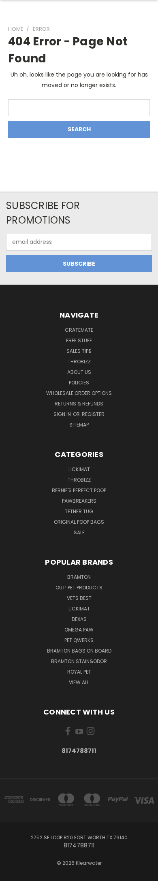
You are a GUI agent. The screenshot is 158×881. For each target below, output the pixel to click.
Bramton (79, 577)
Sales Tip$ (79, 351)
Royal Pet (79, 671)
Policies (79, 382)
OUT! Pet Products (79, 587)
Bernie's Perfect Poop (79, 490)
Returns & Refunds (79, 403)
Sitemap (79, 424)
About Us (79, 372)
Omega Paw (79, 629)
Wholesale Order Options (79, 393)
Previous (12, 872)
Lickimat (79, 608)
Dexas (79, 619)
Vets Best (79, 598)
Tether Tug (79, 511)
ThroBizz (79, 479)
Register (93, 414)
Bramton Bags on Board (79, 650)
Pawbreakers (79, 500)
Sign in (62, 414)
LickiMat (79, 469)
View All (79, 682)
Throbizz (79, 361)
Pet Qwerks (79, 640)
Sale (79, 532)
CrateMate (79, 329)
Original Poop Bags (79, 521)
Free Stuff (79, 340)
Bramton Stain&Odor (79, 661)
